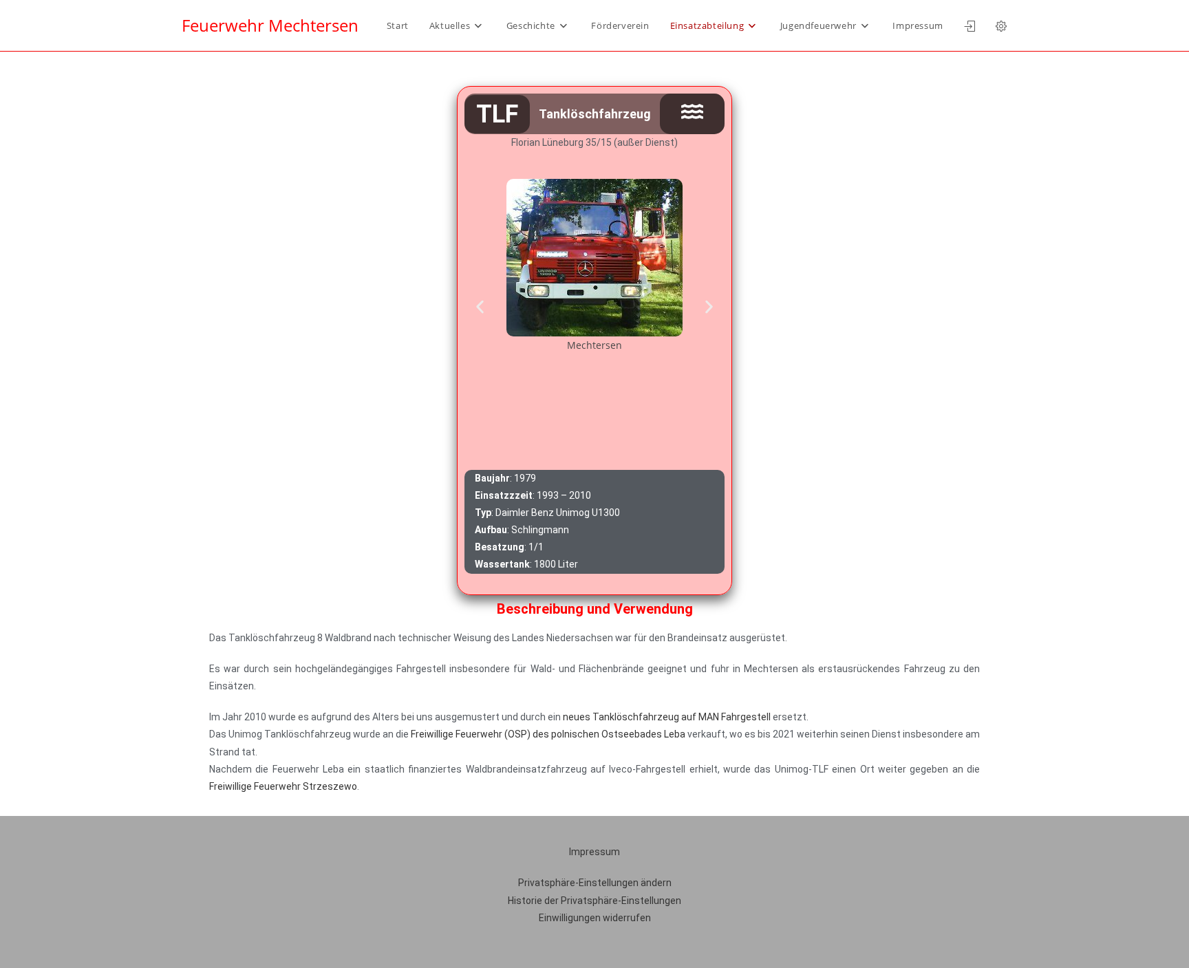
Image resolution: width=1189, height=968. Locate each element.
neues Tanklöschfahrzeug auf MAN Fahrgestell (667, 716)
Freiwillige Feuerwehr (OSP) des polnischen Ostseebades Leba (548, 734)
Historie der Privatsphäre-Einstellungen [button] (594, 900)
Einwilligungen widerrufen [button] (595, 917)
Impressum (594, 851)
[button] (480, 307)
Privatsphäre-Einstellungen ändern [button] (595, 882)
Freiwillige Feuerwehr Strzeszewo (283, 786)
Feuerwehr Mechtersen (270, 25)
